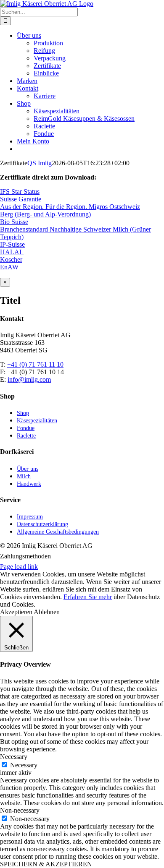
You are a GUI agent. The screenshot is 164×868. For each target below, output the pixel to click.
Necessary (23, 765)
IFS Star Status (20, 191)
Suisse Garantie (20, 199)
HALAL (12, 251)
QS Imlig (39, 163)
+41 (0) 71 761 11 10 (35, 364)
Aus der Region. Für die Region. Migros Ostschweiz (70, 206)
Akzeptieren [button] (16, 611)
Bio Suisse (14, 221)
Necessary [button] (13, 756)
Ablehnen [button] (47, 611)
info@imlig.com (29, 379)
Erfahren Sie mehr (87, 596)
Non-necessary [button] (20, 810)
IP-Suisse (12, 244)
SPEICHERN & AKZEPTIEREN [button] (46, 864)
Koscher (11, 259)
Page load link (19, 566)
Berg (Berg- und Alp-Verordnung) (45, 214)
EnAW (9, 267)
